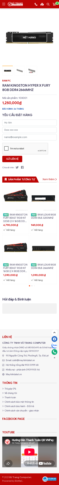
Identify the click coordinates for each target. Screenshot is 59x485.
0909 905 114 (33, 369)
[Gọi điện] (54, 352)
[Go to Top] (54, 332)
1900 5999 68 (32, 365)
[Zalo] (54, 345)
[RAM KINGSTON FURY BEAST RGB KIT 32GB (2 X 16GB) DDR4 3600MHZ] (15, 209)
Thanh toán (10, 397)
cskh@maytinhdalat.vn (23, 360)
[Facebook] (54, 339)
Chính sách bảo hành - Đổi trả (19, 406)
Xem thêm (49, 179)
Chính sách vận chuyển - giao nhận (22, 410)
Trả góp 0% (10, 388)
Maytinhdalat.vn (14, 374)
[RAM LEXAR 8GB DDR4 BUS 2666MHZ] (43, 259)
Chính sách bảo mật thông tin (19, 402)
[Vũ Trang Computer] (15, 4)
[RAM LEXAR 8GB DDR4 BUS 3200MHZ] (43, 209)
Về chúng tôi (11, 393)
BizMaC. (19, 481)
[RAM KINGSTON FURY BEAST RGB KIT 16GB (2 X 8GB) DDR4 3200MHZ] (15, 259)
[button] (52, 38)
